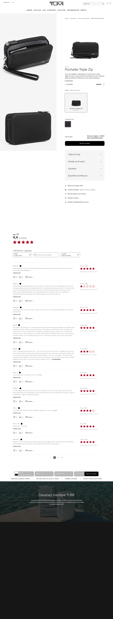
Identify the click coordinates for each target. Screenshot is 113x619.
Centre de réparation (36, 587)
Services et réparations (37, 584)
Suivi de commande (70, 580)
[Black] (68, 124)
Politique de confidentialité (21, 614)
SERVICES (83, 10)
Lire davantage (56, 359)
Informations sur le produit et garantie (40, 591)
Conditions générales (7, 614)
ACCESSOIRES (51, 10)
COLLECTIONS (61, 10)
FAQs (32, 597)
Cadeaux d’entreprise (7, 584)
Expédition (33, 577)
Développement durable (8, 587)
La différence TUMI (6, 577)
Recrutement (5, 594)
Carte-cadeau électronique (38, 604)
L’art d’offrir (34, 601)
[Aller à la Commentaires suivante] (62, 457)
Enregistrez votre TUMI (70, 584)
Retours (33, 580)
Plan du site (39, 614)
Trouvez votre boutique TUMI (9, 580)
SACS (44, 10)
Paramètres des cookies (55, 614)
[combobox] (22, 255)
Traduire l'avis (17, 272)
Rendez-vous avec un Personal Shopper (101, 577)
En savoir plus (69, 80)
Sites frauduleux (6, 591)
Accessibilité (32, 614)
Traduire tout (27, 250)
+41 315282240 (94, 580)
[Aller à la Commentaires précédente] (51, 457)
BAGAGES (29, 10)
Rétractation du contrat (68, 614)
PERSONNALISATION (73, 10)
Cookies (45, 614)
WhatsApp (93, 584)
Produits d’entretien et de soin (39, 594)
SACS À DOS (37, 10)
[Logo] (56, 3)
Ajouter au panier (85, 143)
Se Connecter (68, 577)
